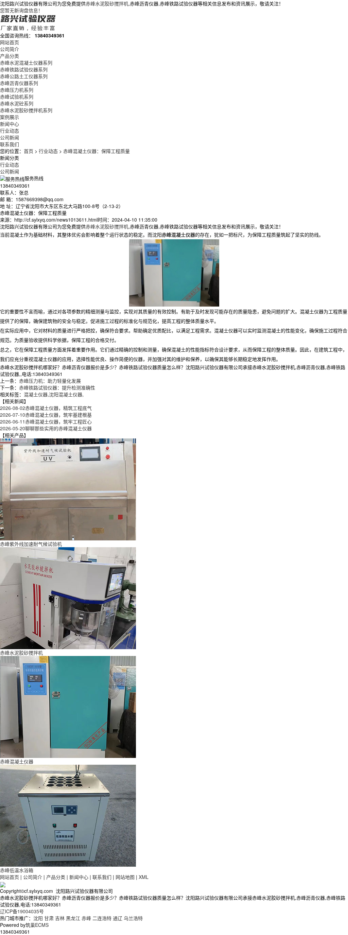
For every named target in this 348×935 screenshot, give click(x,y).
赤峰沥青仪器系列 (19, 83)
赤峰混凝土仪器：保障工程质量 (96, 151)
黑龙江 (73, 918)
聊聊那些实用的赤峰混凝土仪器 (46, 428)
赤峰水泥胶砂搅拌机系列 (26, 110)
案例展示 (9, 117)
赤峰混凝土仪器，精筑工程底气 (46, 407)
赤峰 (86, 918)
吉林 (60, 918)
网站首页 (9, 42)
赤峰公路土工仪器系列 (24, 76)
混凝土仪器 (36, 394)
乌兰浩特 (133, 918)
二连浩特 (101, 918)
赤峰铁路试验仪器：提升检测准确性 (57, 387)
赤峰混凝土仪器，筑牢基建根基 (46, 414)
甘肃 (49, 918)
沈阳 (38, 918)
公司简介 (9, 49)
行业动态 (9, 130)
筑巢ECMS (37, 924)
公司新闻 (9, 137)
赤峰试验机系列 (16, 96)
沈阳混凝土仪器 (65, 394)
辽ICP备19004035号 (22, 911)
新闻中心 (9, 123)
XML (144, 876)
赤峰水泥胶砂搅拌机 (107, 3)
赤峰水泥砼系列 (16, 103)
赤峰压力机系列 (16, 89)
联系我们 (9, 144)
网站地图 (125, 876)
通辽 (117, 918)
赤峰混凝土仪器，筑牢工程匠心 (46, 421)
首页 (28, 151)
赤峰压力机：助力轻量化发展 (50, 380)
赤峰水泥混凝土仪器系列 (26, 62)
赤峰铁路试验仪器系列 (24, 69)
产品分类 (9, 55)
